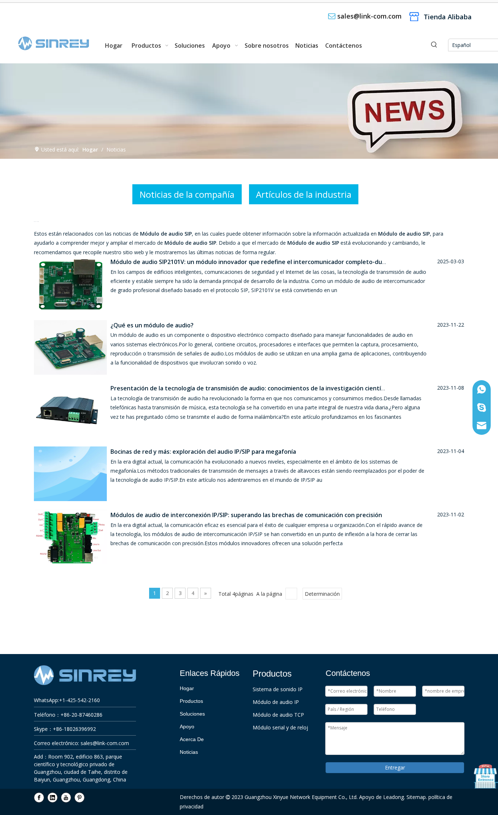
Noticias (189, 752)
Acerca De (192, 739)
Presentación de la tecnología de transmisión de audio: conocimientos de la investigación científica (250, 388)
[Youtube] (66, 797)
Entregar (395, 767)
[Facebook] (39, 797)
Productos (191, 701)
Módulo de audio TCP (278, 714)
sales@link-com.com (369, 16)
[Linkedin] (52, 797)
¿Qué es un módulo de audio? (152, 325)
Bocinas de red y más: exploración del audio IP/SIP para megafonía (203, 452)
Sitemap (416, 797)
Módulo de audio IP (276, 701)
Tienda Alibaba (448, 16)
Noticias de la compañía (187, 194)
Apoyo (187, 726)
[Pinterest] (79, 797)
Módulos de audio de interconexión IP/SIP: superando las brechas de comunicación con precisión (246, 515)
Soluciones (192, 714)
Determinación (322, 593)
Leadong (393, 797)
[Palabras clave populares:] (434, 45)
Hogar (187, 688)
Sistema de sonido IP (278, 689)
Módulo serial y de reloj (280, 727)
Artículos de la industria (303, 194)
